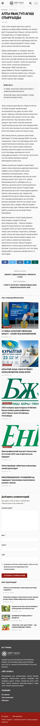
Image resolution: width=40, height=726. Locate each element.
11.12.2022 (5, 22)
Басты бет (4, 10)
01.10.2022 (6, 592)
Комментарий (7, 508)
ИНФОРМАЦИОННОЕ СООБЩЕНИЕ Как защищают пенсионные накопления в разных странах (18, 480)
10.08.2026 (5, 471)
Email (4, 545)
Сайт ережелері (7, 697)
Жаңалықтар (13, 10)
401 (12, 602)
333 (21, 611)
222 (21, 630)
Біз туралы (5, 695)
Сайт (3, 555)
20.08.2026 (5, 337)
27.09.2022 (15, 620)
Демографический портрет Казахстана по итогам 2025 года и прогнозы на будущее (19, 454)
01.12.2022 (6, 602)
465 (13, 592)
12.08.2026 (5, 419)
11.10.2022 (15, 611)
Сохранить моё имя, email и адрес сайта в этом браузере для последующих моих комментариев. (21, 566)
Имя (4, 535)
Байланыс (5, 700)
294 (21, 620)
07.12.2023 (15, 630)
